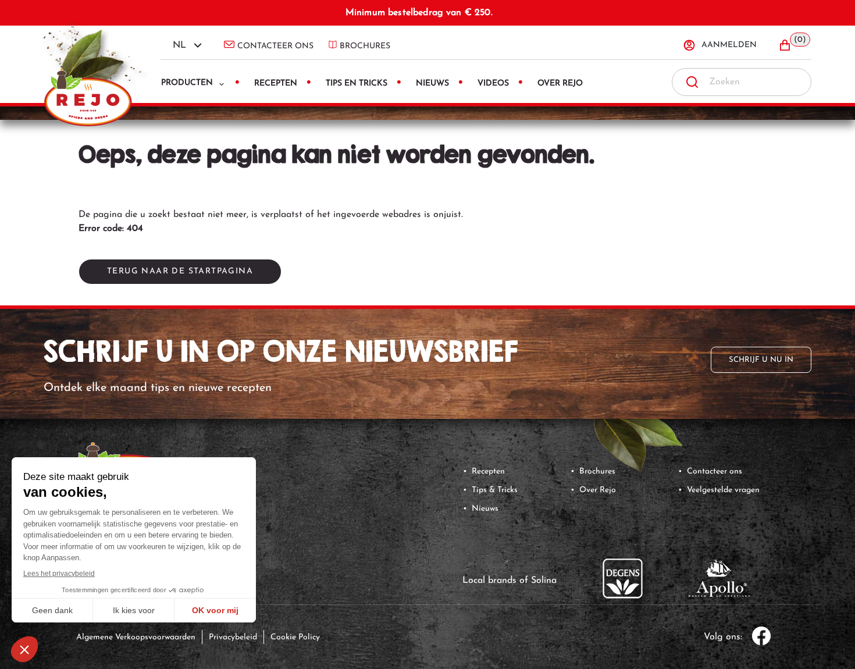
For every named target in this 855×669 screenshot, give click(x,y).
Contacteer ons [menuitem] (275, 46)
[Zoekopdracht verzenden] (692, 82)
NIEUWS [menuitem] (432, 83)
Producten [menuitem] (187, 83)
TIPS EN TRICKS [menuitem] (356, 83)
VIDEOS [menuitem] (493, 83)
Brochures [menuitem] (365, 46)
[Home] (93, 64)
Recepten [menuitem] (275, 83)
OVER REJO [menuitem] (560, 83)
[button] (794, 45)
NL (179, 45)
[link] (637, 436)
